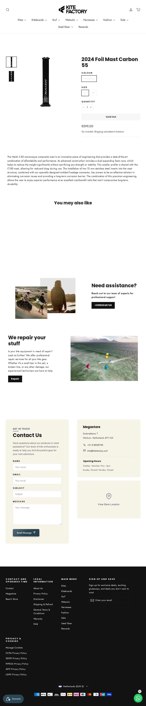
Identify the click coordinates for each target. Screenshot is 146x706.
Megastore (11, 593)
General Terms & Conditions (42, 611)
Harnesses (89, 20)
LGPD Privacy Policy (16, 674)
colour (87, 73)
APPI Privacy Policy (16, 669)
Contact (10, 588)
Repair (15, 378)
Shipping (98, 131)
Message (19, 501)
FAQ (36, 624)
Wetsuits (70, 20)
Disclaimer (39, 599)
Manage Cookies (14, 647)
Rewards (83, 27)
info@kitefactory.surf (97, 450)
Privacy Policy (41, 593)
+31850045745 (103, 305)
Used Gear (64, 27)
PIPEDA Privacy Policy (17, 663)
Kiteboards (38, 20)
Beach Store (12, 599)
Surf (55, 20)
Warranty (38, 618)
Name (16, 461)
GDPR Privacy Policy (16, 658)
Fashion (108, 20)
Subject (19, 488)
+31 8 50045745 (95, 444)
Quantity (88, 102)
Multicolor (89, 78)
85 (93, 93)
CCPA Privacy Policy (16, 653)
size (84, 87)
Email (17, 474)
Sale (123, 20)
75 (85, 93)
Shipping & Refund (43, 604)
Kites (21, 20)
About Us (38, 588)
